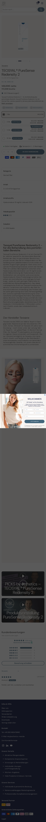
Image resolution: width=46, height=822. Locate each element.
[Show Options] (33, 410)
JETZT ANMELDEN (34, 421)
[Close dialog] (44, 395)
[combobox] (29, 410)
